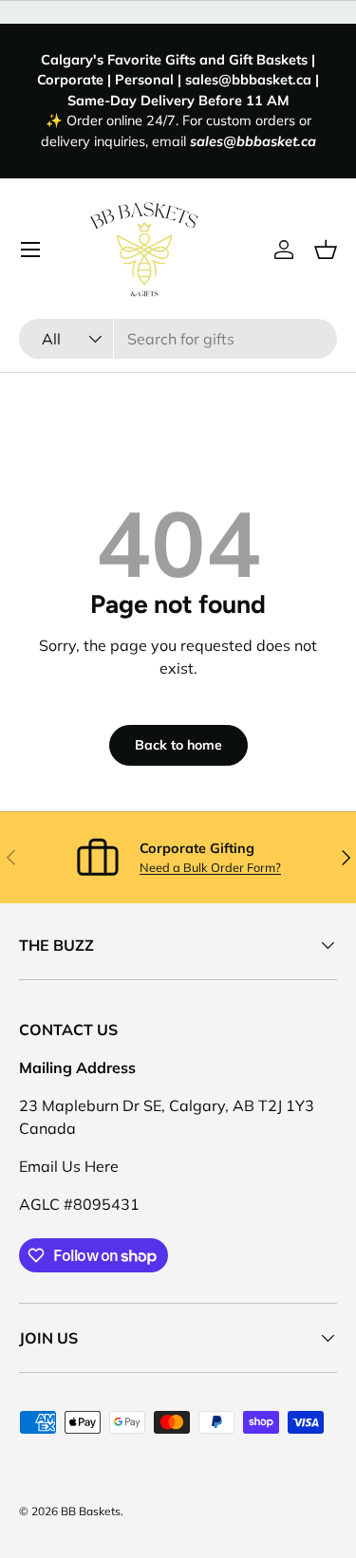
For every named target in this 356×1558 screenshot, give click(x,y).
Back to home (178, 744)
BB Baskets (91, 1511)
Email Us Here (69, 1166)
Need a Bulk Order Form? (210, 867)
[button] (326, 249)
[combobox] (178, 339)
